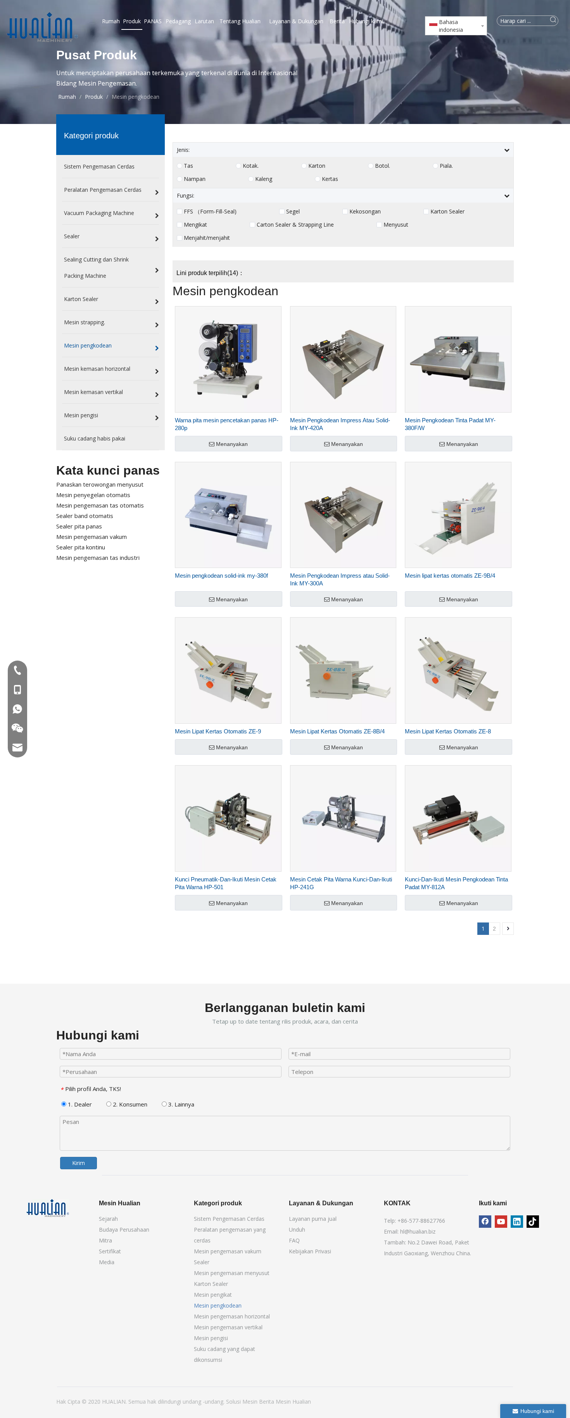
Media (106, 1262)
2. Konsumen (129, 1104)
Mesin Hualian (293, 1401)
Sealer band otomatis (84, 516)
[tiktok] (533, 1221)
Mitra (105, 1240)
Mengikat (195, 224)
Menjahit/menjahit (207, 238)
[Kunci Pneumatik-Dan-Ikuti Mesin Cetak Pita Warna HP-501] (228, 817)
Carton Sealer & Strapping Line (295, 224)
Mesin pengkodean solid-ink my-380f (221, 575)
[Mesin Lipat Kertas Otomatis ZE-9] (228, 670)
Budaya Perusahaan (124, 1229)
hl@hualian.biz (417, 1231)
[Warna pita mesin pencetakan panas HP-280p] (228, 358)
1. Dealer (79, 1104)
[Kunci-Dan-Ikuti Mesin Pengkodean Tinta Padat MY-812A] (458, 817)
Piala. (446, 166)
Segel (293, 211)
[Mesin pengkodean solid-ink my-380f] (228, 514)
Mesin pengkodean (218, 1305)
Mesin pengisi (211, 1338)
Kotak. (251, 166)
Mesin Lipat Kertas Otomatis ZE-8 (448, 731)
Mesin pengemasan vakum (91, 536)
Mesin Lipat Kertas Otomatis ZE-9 (218, 731)
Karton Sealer (447, 211)
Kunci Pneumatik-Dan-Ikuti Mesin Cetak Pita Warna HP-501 (225, 883)
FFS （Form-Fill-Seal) (210, 211)
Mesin (250, 1401)
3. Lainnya (180, 1104)
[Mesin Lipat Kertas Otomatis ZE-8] (458, 670)
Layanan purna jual (313, 1218)
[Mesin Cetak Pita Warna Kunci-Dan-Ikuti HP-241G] (343, 817)
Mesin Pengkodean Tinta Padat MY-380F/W (450, 424)
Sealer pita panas (79, 526)
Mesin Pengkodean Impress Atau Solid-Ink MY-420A (340, 424)
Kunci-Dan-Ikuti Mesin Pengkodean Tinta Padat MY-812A (456, 883)
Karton (316, 166)
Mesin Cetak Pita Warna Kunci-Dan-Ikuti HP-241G (341, 883)
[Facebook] (485, 1221)
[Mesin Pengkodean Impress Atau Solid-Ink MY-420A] (343, 358)
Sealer (201, 1262)
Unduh (297, 1229)
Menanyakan (232, 444)
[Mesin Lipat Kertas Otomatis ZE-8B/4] (343, 670)
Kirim (78, 1163)
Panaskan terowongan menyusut (99, 484)
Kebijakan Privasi (310, 1251)
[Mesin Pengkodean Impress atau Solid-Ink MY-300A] (343, 514)
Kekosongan (365, 211)
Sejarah (108, 1218)
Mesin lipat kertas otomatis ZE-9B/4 (450, 575)
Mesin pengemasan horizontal (232, 1316)
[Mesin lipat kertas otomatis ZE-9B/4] (458, 514)
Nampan (195, 179)
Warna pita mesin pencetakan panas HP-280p (226, 424)
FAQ (294, 1240)
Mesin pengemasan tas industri (98, 557)
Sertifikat (110, 1251)
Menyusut (395, 224)
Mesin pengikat (213, 1294)
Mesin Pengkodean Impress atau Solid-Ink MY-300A (340, 579)
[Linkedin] (517, 1221)
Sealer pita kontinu (80, 547)
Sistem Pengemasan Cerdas (229, 1218)
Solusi (234, 1401)
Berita (267, 1401)
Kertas (330, 179)
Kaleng (263, 179)
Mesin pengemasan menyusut (231, 1273)
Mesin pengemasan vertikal (228, 1327)
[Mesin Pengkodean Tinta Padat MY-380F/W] (458, 358)
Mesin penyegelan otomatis (93, 495)
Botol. (382, 166)
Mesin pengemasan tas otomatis (100, 505)
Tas (188, 166)
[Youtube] (501, 1221)
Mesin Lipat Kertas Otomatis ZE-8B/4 (337, 731)
